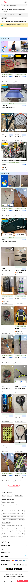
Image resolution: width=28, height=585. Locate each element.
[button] (2, 2)
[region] (14, 46)
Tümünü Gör (23, 38)
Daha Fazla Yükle (14, 485)
